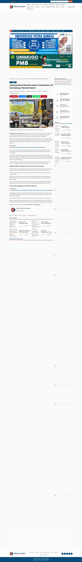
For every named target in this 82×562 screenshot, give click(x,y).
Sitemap (62, 6)
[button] (70, 1)
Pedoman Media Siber (50, 6)
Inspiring (53, 31)
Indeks (56, 4)
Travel (17, 31)
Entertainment (32, 31)
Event (26, 31)
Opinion (58, 31)
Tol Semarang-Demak (31, 215)
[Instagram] (65, 554)
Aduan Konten (35, 4)
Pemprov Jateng (22, 215)
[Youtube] (67, 554)
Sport (61, 119)
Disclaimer (51, 4)
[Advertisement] (41, 19)
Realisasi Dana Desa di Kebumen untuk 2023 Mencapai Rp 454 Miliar (28, 147)
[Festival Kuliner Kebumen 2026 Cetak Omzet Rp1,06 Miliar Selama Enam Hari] (58, 152)
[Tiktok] (72, 554)
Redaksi (57, 6)
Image (62, 31)
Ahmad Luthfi (15, 215)
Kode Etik (38, 6)
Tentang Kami (30, 9)
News (13, 31)
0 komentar (16, 93)
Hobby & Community (45, 31)
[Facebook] (62, 554)
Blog (40, 4)
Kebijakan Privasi (30, 6)
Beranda (28, 4)
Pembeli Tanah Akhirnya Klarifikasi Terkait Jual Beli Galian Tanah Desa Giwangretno (32, 190)
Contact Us (45, 4)
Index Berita (62, 4)
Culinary (22, 31)
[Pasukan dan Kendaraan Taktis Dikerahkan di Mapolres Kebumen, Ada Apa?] (13, 224)
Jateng (11, 82)
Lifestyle (38, 31)
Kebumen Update (25, 208)
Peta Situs (56, 552)
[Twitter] (69, 554)
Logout (43, 6)
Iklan (52, 552)
